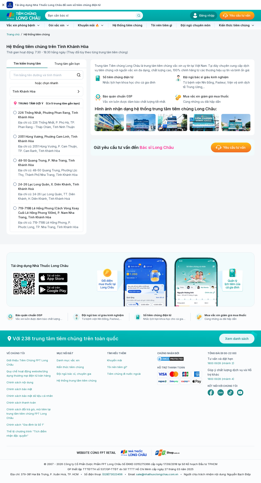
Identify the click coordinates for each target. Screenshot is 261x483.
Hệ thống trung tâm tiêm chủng (76, 380)
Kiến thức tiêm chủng (70, 367)
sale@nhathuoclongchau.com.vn (157, 474)
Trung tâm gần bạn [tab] (67, 63)
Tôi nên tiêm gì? (117, 367)
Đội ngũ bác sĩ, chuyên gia (74, 373)
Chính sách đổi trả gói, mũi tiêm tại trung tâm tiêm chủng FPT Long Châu (29, 413)
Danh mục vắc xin (68, 360)
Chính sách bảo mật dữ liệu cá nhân (30, 395)
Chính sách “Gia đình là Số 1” (25, 424)
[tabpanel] (46, 151)
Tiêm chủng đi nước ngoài (124, 373)
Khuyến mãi (114, 360)
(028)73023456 (112, 474)
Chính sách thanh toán (21, 402)
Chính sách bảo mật (19, 389)
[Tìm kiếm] (139, 15)
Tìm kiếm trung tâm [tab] (27, 63)
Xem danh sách (237, 338)
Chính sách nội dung (20, 382)
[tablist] (46, 63)
